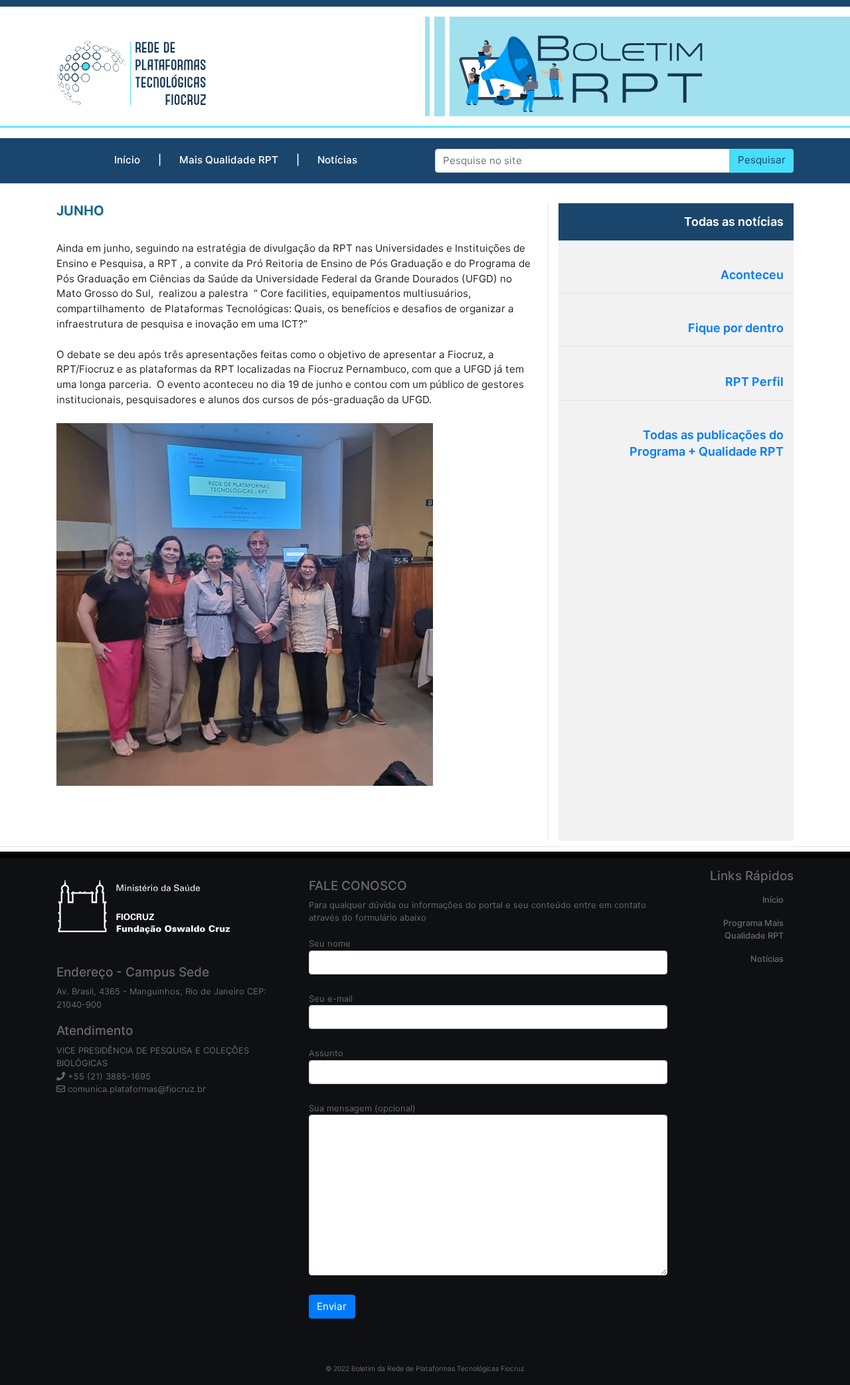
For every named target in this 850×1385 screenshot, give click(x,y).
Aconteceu (752, 275)
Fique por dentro (736, 328)
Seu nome (330, 943)
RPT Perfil (754, 382)
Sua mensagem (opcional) (362, 1108)
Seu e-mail (331, 998)
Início (127, 159)
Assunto (326, 1053)
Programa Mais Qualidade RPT (753, 929)
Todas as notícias (734, 222)
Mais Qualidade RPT (228, 159)
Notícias (337, 159)
